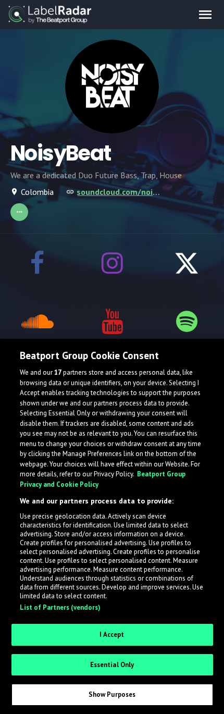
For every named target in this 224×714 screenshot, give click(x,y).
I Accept (111, 634)
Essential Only (112, 664)
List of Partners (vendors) (60, 607)
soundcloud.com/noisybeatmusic (120, 192)
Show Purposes (112, 694)
